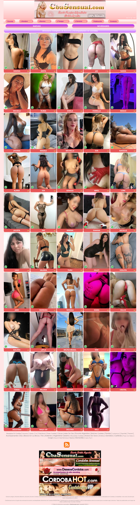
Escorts (27, 496)
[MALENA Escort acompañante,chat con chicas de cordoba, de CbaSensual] (17, 330)
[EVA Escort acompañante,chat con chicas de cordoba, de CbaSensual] (97, 131)
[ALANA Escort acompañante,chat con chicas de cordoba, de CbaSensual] (17, 171)
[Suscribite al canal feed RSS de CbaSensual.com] (67, 445)
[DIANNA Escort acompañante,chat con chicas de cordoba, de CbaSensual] (97, 211)
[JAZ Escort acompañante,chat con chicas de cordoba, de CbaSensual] (97, 51)
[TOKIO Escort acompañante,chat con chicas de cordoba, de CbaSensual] (17, 370)
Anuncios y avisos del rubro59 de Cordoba (91, 496)
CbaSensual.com (74, 504)
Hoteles (32, 433)
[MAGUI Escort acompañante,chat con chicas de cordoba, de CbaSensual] (123, 91)
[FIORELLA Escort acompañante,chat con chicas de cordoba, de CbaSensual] (97, 91)
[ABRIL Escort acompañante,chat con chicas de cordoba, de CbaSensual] (97, 171)
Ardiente (48, 436)
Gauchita (123, 433)
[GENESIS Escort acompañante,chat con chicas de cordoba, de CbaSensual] (70, 171)
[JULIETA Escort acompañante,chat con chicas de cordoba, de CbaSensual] (17, 211)
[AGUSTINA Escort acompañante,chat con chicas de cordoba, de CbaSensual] (17, 410)
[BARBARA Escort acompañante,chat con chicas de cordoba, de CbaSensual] (43, 290)
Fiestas (108, 433)
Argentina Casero (61, 435)
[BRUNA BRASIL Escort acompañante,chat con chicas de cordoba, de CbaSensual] (70, 330)
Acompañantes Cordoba (45, 496)
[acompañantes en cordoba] (70, 458)
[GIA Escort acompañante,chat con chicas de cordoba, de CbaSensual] (43, 171)
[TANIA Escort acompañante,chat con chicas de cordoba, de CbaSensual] (70, 51)
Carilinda (118, 436)
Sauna (71, 438)
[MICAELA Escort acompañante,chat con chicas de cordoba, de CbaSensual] (17, 91)
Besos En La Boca (31, 436)
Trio (36, 433)
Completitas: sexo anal (121, 496)
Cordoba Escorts (57, 496)
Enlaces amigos (10, 496)
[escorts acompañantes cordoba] (70, 18)
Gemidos (109, 436)
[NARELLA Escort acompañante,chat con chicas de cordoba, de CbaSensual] (97, 370)
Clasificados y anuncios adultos (70, 496)
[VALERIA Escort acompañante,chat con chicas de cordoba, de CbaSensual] (43, 250)
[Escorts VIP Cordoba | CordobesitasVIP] (70, 495)
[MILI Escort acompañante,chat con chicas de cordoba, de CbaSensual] (97, 410)
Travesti (130, 433)
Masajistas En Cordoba (13, 433)
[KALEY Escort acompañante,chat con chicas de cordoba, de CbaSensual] (97, 250)
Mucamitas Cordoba (77, 436)
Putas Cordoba (51, 433)
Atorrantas (25, 433)
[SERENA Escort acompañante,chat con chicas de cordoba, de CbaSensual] (70, 211)
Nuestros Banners (19, 496)
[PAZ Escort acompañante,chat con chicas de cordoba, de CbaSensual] (43, 211)
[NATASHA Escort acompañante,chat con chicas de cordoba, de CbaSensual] (123, 131)
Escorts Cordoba (34, 496)
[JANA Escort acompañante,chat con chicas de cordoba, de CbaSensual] (123, 330)
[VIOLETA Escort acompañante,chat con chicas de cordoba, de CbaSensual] (123, 250)
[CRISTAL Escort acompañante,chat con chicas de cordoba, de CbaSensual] (123, 370)
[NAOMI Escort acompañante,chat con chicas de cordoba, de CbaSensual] (70, 370)
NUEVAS (37, 26)
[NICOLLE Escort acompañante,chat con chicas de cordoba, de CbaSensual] (123, 211)
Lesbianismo (115, 433)
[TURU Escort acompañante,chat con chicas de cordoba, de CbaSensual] (70, 250)
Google (50, 438)
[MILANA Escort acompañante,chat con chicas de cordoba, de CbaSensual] (43, 370)
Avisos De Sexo (91, 436)
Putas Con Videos (128, 436)
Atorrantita (79, 438)
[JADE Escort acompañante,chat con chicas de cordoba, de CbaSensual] (17, 290)
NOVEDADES (103, 26)
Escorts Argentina (82, 433)
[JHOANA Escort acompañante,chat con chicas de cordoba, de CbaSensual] (17, 131)
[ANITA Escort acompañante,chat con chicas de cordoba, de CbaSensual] (43, 51)
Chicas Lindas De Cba (66, 433)
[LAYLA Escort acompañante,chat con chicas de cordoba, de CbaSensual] (43, 330)
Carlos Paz (88, 438)
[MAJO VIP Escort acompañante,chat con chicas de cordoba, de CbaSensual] (43, 410)
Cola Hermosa (63, 438)
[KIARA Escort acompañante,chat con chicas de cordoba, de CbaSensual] (97, 290)
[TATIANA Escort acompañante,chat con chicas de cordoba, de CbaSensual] (70, 290)
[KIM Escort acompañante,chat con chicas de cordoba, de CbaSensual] (97, 330)
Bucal (56, 438)
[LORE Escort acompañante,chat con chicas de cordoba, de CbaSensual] (123, 171)
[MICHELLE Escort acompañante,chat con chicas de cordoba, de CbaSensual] (70, 131)
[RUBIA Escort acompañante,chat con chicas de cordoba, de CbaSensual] (43, 91)
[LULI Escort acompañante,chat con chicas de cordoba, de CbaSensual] (17, 250)
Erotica (101, 436)
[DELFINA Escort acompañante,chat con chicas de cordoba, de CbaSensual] (70, 410)
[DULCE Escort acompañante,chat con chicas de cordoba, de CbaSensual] (123, 290)
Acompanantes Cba (14, 436)
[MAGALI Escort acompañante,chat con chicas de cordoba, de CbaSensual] (43, 131)
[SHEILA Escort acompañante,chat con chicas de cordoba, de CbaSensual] (70, 91)
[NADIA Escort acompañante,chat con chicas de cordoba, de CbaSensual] (123, 51)
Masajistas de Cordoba (108, 496)
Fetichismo (42, 433)
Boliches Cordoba (97, 433)
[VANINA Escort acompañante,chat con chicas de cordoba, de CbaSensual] (17, 51)
